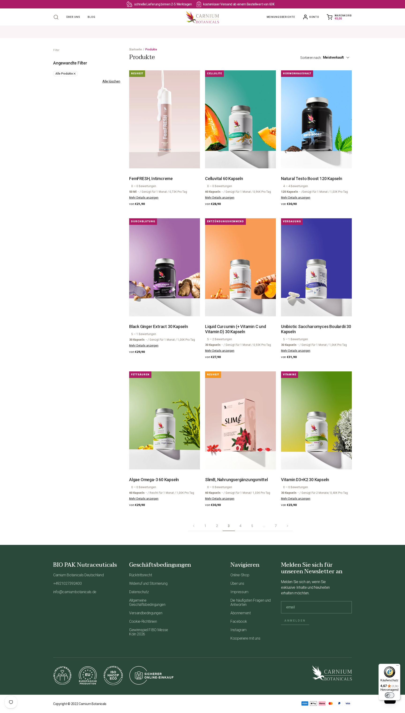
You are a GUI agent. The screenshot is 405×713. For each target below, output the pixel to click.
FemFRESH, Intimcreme (151, 178)
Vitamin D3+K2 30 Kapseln (305, 479)
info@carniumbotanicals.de (74, 592)
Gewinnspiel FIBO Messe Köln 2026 (148, 632)
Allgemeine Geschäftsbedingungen (147, 602)
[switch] (389, 695)
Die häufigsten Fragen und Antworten (250, 602)
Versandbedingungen (145, 613)
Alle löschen (111, 81)
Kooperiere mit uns (245, 638)
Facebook (238, 621)
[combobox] (338, 57)
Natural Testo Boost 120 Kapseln (311, 178)
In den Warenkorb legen (167, 160)
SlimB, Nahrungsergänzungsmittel (236, 479)
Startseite (135, 49)
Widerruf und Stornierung (148, 583)
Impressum (239, 592)
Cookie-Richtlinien (143, 621)
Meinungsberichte (281, 17)
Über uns (73, 17)
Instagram (238, 630)
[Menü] (397, 666)
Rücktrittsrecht (140, 575)
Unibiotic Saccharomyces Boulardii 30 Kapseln (316, 329)
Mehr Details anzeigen (143, 197)
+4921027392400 (67, 583)
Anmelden (295, 620)
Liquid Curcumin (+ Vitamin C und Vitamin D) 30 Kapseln (235, 329)
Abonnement (240, 613)
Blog (91, 17)
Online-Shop (239, 575)
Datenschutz (139, 592)
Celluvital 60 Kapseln (224, 178)
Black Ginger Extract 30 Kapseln (158, 326)
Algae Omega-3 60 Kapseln (154, 479)
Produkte (151, 49)
